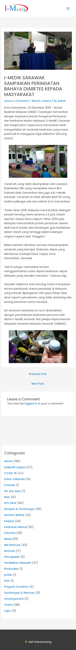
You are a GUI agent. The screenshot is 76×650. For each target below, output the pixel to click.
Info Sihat (10, 503)
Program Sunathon (16, 587)
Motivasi (9, 551)
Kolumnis (10, 533)
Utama (46, 101)
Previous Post (38, 374)
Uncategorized (14, 599)
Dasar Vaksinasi (14, 479)
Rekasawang (43, 642)
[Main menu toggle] (68, 8)
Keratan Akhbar (14, 515)
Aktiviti (36, 101)
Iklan (7, 497)
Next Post (38, 384)
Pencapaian (12, 557)
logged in (31, 403)
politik (8, 575)
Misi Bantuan (12, 545)
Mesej (8, 539)
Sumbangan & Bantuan (19, 593)
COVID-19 (10, 473)
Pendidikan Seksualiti (17, 563)
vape (7, 611)
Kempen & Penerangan (19, 509)
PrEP (7, 581)
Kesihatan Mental (15, 527)
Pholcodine (11, 569)
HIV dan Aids (12, 491)
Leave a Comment (16, 101)
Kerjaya (9, 521)
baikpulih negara (15, 467)
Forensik (9, 485)
